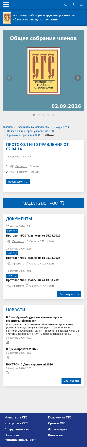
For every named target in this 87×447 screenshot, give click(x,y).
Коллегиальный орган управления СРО (30, 131)
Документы (61, 127)
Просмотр (21, 166)
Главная (8, 127)
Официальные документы (33, 127)
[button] (33, 115)
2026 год (12, 231)
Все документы (18, 181)
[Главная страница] (7, 18)
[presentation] (9, 78)
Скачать (34, 166)
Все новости (71, 380)
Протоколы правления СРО (23, 135)
